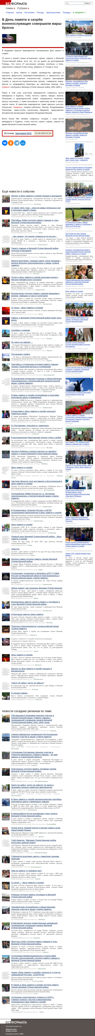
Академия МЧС (23, 133)
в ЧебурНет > (79, 12)
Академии (17, 107)
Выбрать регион (11, 1031)
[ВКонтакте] (5, 143)
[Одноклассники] (11, 143)
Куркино (5, 87)
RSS (21, 1034)
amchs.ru (9, 45)
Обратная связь (11, 1029)
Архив (19, 12)
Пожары (67, 12)
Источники (29, 12)
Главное (10, 12)
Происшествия (53, 12)
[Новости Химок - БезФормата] (14, 3)
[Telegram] (17, 143)
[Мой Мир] (23, 143)
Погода (40, 12)
